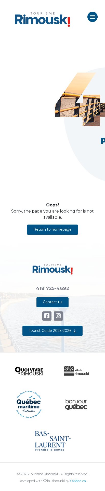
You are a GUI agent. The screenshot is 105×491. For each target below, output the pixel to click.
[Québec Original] (76, 404)
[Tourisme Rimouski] (42, 17)
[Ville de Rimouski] (76, 371)
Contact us (52, 302)
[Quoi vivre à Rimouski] (28, 371)
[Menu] (92, 17)
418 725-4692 (52, 288)
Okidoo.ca (78, 481)
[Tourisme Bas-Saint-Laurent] (52, 441)
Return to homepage (52, 229)
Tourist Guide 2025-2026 (50, 330)
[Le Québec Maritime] (28, 404)
